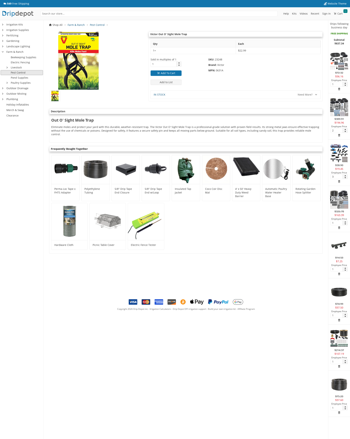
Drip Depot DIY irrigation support (189, 309)
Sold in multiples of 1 (163, 59)
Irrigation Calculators (160, 309)
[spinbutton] (163, 64)
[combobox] (159, 13)
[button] (16, 3)
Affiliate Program (246, 309)
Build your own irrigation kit (222, 309)
